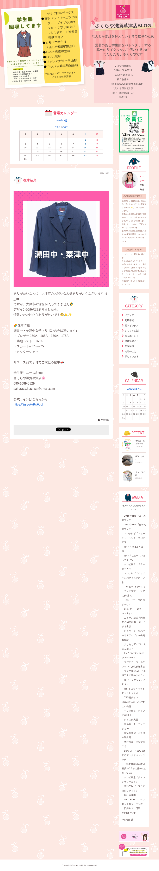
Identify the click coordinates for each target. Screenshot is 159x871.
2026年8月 (134, 389)
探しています (132, 356)
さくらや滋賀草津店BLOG (123, 25)
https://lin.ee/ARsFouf (28, 404)
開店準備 (129, 320)
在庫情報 (104, 420)
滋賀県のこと (132, 341)
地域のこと (130, 351)
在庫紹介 (29, 180)
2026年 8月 (61, 120)
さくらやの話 (132, 330)
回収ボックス (132, 325)
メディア (129, 315)
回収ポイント (132, 336)
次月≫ (65, 127)
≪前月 (57, 127)
